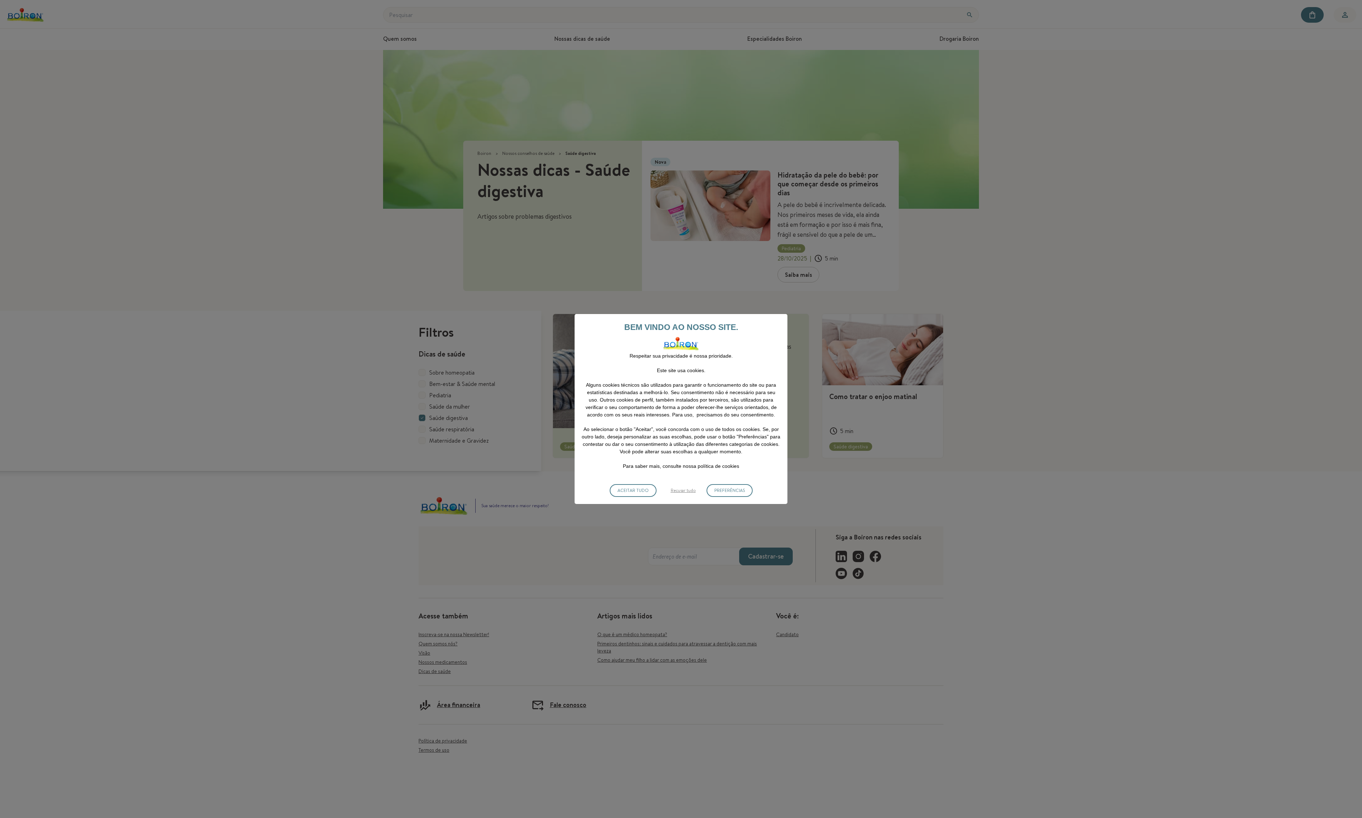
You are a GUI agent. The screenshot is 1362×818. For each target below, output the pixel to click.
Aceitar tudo (633, 490)
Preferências (729, 490)
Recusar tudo (683, 490)
